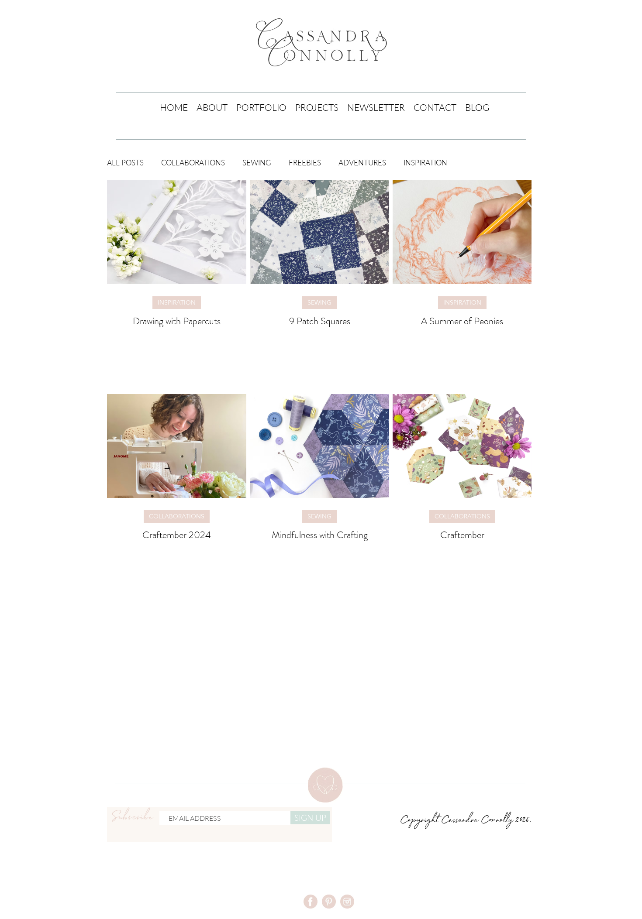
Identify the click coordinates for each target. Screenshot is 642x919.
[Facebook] (311, 902)
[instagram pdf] (347, 902)
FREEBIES (305, 162)
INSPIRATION (425, 162)
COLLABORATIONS (193, 162)
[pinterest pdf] (329, 902)
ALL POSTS (125, 162)
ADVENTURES (362, 162)
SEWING (256, 162)
